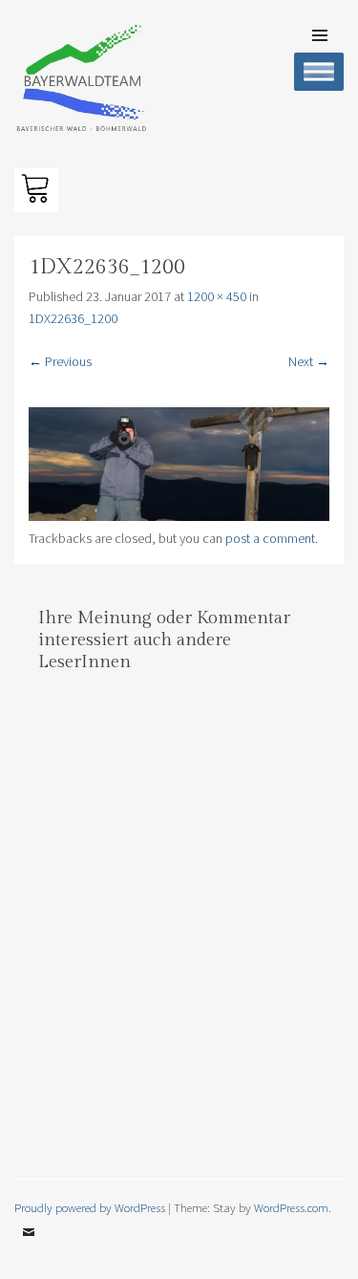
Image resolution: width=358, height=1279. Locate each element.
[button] (36, 190)
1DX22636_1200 (73, 318)
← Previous (60, 361)
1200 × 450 (216, 296)
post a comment (270, 538)
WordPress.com (291, 1207)
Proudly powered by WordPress (89, 1207)
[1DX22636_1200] (179, 516)
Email (28, 1246)
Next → (308, 361)
